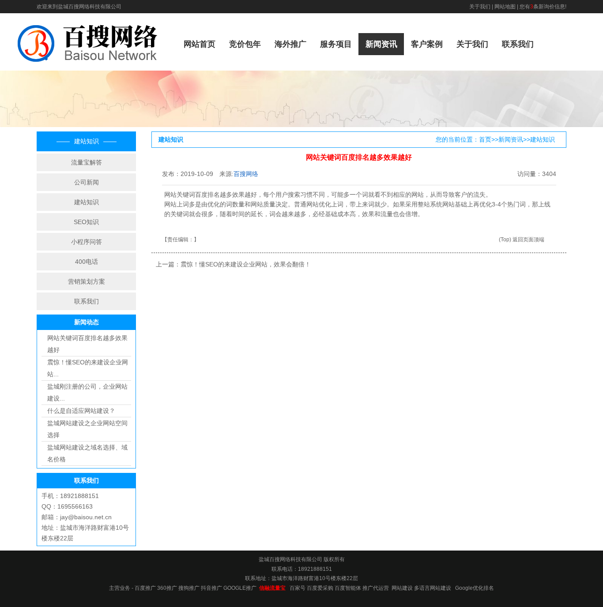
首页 (485, 139)
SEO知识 (86, 221)
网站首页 (199, 44)
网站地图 (505, 7)
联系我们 (518, 44)
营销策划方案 (86, 281)
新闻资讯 (381, 44)
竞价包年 (245, 44)
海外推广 (290, 44)
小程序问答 (86, 241)
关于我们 (479, 7)
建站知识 (86, 202)
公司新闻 (86, 182)
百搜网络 (246, 173)
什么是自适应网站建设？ (81, 410)
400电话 (86, 261)
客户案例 (427, 44)
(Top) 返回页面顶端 (521, 239)
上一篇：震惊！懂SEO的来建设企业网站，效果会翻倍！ (233, 264)
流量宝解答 (86, 162)
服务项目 (336, 44)
